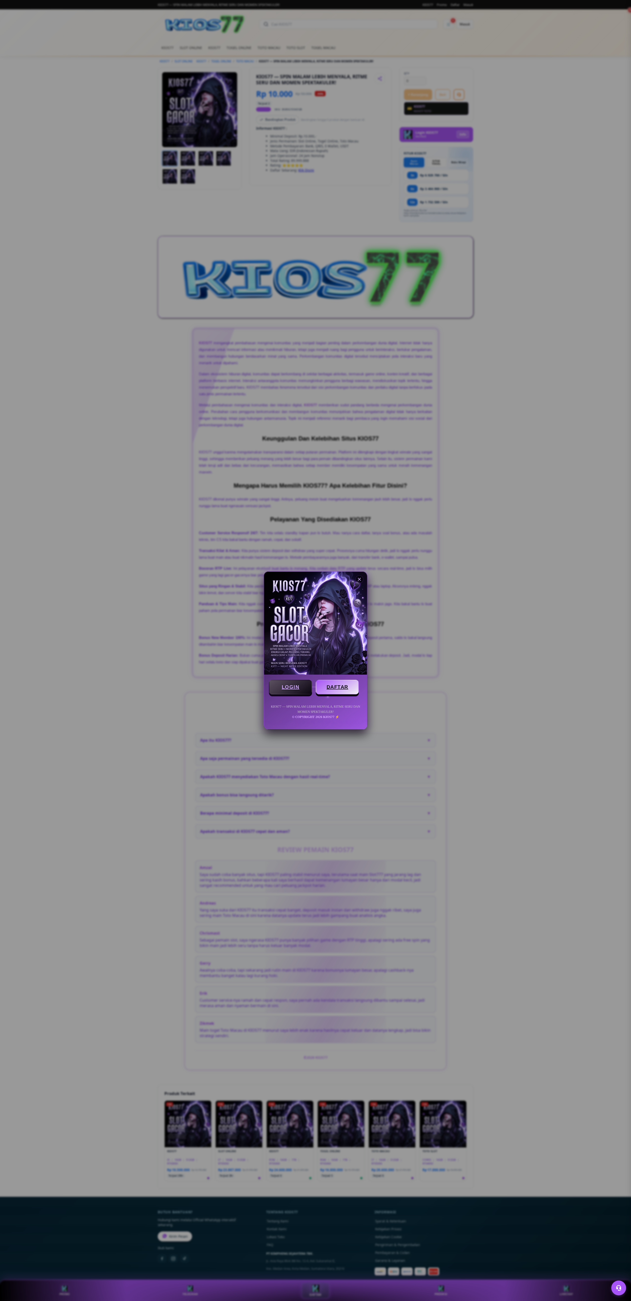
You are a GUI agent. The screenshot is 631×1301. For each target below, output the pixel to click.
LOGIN (290, 687)
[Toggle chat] (618, 1288)
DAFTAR (337, 687)
